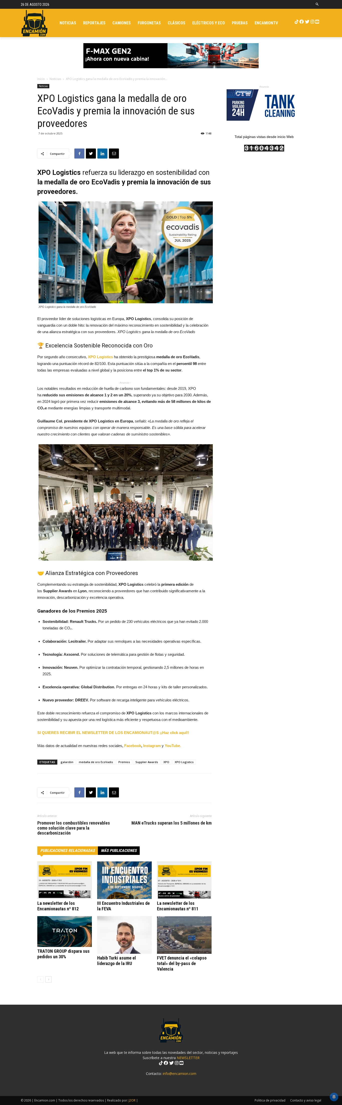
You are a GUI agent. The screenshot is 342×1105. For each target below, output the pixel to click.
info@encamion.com (179, 1073)
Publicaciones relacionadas (67, 850)
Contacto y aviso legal (305, 1100)
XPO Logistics (184, 762)
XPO (166, 762)
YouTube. (173, 746)
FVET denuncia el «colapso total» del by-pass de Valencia (182, 963)
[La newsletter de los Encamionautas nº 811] (184, 880)
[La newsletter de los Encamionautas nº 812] (64, 880)
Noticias (55, 79)
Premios (124, 762)
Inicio (41, 79)
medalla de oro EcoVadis (96, 762)
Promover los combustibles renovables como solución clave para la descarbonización (73, 828)
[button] (317, 4)
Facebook (132, 746)
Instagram (152, 746)
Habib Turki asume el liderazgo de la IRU (116, 960)
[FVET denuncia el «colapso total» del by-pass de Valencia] (184, 935)
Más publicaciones (119, 850)
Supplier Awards (146, 762)
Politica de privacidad (270, 1100)
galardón (67, 762)
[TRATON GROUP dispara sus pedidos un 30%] (64, 931)
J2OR (132, 1100)
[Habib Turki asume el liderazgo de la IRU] (124, 935)
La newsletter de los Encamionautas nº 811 (177, 906)
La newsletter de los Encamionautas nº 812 (58, 906)
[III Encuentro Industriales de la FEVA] (124, 880)
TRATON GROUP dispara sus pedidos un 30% (63, 953)
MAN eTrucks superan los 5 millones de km (171, 823)
